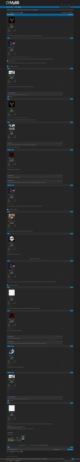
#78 (62, 84)
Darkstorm (12, 47)
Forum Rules (9, 333)
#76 (62, 33)
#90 (62, 421)
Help (72, 4)
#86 (62, 306)
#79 (62, 117)
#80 (62, 140)
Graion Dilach (12, 221)
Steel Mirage (12, 75)
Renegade (12, 158)
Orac (12, 24)
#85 (62, 279)
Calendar (69, 4)
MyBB (11, 460)
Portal (62, 4)
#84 (62, 252)
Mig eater (12, 355)
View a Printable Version (10, 453)
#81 (62, 167)
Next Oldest (10, 449)
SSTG (12, 296)
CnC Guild (28, 445)
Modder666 (12, 412)
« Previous (11, 12)
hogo (12, 130)
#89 (62, 388)
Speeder (12, 242)
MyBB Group (18, 460)
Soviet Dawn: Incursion (14, 445)
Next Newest (14, 449)
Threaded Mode (70, 14)
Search (65, 4)
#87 (62, 328)
